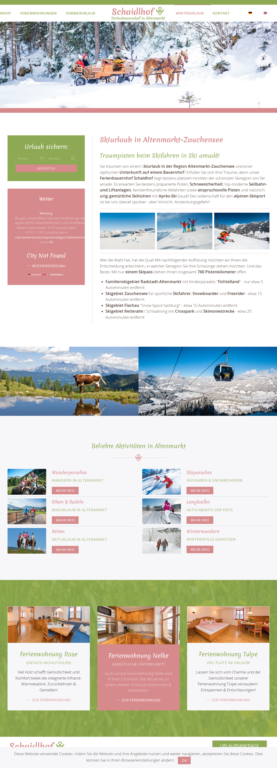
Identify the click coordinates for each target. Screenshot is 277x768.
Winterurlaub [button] (190, 13)
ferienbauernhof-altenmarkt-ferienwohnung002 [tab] (138, 101)
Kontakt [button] (221, 13)
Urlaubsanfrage (239, 746)
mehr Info (65, 490)
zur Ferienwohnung (51, 700)
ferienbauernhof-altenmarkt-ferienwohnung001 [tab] (134, 101)
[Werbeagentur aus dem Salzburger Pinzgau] (57, 274)
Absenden (46, 168)
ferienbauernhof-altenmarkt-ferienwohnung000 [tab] (129, 101)
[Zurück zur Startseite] (138, 13)
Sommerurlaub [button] (80, 13)
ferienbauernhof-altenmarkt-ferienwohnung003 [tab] (143, 101)
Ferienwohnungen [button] (38, 13)
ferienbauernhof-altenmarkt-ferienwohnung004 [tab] (147, 101)
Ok (184, 760)
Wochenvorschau (49, 266)
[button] (127, 231)
